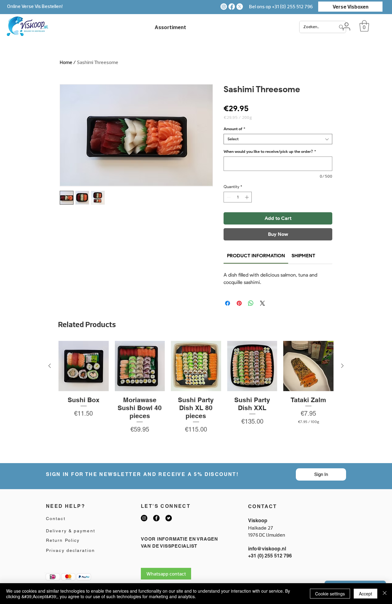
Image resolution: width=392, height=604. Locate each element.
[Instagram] (224, 6)
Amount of (234, 128)
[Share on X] (262, 303)
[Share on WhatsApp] (250, 303)
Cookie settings (330, 594)
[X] (239, 6)
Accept (365, 594)
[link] (256, 256)
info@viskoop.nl (267, 549)
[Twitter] (168, 518)
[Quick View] (83, 366)
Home (66, 62)
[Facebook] (231, 6)
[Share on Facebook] (227, 303)
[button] (364, 26)
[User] (346, 26)
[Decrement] (228, 197)
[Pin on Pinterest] (239, 303)
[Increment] (247, 197)
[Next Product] (342, 365)
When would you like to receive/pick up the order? (270, 151)
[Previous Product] (49, 365)
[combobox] (278, 139)
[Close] (384, 593)
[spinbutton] (238, 197)
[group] (196, 399)
